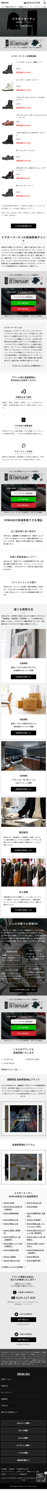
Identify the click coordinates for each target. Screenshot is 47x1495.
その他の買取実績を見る (23, 226)
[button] (44, 2)
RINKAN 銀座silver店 (11, 1224)
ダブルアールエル (33, 1059)
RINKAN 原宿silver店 (11, 1220)
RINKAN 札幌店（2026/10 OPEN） (36, 1244)
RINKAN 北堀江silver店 (12, 1260)
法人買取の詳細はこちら (23, 910)
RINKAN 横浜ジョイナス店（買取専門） (13, 1244)
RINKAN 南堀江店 (33, 1257)
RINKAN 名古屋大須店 (11, 1250)
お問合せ (4, 1474)
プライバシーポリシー (7, 1471)
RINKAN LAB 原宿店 (33, 1220)
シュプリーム (8, 1059)
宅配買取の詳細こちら (23, 733)
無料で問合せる (23, 1320)
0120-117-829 (26, 1297)
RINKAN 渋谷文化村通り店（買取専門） (13, 1207)
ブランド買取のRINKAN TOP (9, 6)
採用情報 (22, 1474)
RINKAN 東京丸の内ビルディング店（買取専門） (36, 1231)
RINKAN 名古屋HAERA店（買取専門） (35, 1251)
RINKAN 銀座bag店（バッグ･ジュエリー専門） (36, 1225)
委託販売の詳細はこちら (23, 850)
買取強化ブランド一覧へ (9, 1069)
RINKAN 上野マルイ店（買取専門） (36, 1238)
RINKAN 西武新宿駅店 (11, 1213)
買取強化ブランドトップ (25, 6)
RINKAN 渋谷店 (9, 1203)
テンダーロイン (9, 1063)
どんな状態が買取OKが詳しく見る (23, 989)
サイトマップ (13, 1474)
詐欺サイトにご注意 (33, 1471)
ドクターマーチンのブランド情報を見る (26, 365)
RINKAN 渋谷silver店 (34, 1203)
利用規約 (11, 1469)
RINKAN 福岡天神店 (33, 1260)
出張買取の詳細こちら (23, 677)
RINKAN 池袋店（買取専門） (12, 1231)
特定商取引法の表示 (23, 1469)
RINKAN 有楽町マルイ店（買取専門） (12, 1238)
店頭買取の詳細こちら (23, 789)
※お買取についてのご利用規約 (12, 1267)
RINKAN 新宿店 (32, 1206)
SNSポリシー (21, 1471)
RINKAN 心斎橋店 (10, 1257)
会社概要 (4, 1469)
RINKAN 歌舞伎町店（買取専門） (36, 1214)
